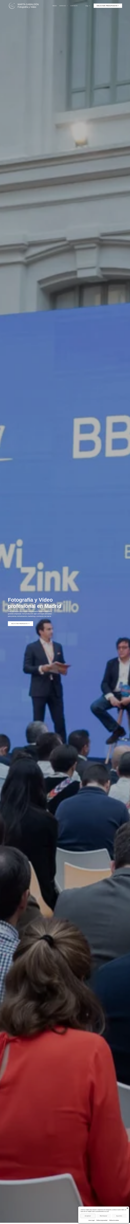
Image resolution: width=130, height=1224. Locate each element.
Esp (87, 6)
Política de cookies (114, 1220)
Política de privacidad (101, 1220)
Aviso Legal (92, 1220)
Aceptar (88, 1216)
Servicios (62, 6)
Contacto (73, 6)
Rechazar (103, 1216)
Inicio (55, 6)
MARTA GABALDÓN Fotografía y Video (28, 5)
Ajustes (119, 1216)
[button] (127, 1208)
